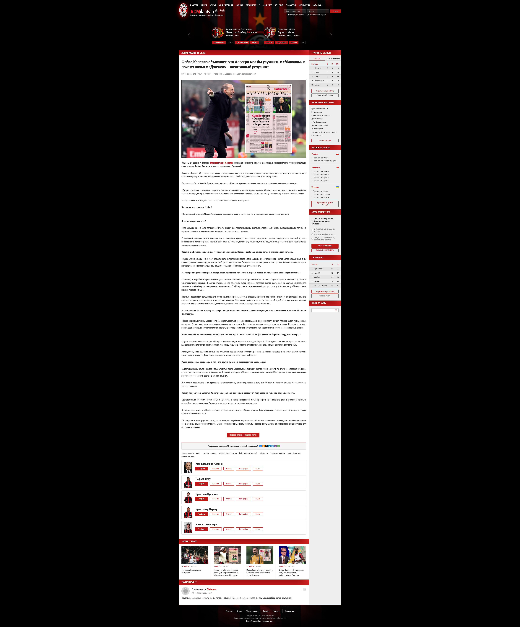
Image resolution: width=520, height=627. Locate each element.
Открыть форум (325, 140)
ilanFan (202, 12)
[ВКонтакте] (260, 446)
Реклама (229, 611)
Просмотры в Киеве (320, 191)
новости (269, 42)
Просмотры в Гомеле (321, 174)
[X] (266, 446)
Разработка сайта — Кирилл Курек (260, 621)
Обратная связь (252, 611)
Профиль (201, 468)
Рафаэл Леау (263, 453)
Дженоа (206, 453)
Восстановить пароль (318, 15)
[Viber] (275, 446)
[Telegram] (272, 446)
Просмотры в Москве (321, 158)
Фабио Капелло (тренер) (248, 453)
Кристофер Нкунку (188, 456)
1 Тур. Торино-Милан (319, 122)
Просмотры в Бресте (320, 181)
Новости (194, 5)
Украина (315, 187)
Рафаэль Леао (316, 135)
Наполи (214, 453)
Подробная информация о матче (243, 435)
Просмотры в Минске (321, 171)
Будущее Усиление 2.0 (319, 109)
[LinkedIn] (269, 446)
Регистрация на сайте (296, 15)
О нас (239, 611)
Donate (266, 611)
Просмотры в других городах (325, 204)
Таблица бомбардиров (325, 95)
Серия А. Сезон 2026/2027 (321, 115)
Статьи (212, 5)
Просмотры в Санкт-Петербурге (324, 161)
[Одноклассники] (263, 446)
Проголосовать (325, 246)
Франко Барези (317, 129)
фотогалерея (242, 42)
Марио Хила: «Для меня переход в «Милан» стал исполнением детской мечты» (259, 572)
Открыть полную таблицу (325, 91)
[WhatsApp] (278, 446)
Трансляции (289, 611)
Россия (314, 154)
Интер (198, 453)
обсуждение (281, 42)
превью (294, 42)
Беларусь (315, 167)
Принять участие (325, 296)
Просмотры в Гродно (321, 178)
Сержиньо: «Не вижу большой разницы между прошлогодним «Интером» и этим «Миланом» (226, 572)
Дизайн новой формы (319, 125)
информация (219, 42)
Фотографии (243, 468)
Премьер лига (316, 112)
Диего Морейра (317, 119)
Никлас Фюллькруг (294, 453)
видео (254, 42)
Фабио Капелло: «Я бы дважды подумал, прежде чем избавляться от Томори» (291, 572)
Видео (258, 468)
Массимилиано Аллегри (228, 453)
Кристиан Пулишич (278, 453)
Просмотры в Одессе (321, 197)
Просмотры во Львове (321, 194)
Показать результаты (325, 250)
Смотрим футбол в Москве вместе (324, 132)
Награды (276, 611)
